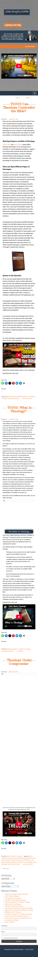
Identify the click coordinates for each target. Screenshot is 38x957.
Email (2, 931)
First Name (4, 925)
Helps (18, 98)
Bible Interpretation (12, 396)
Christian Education (10, 860)
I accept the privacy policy (10, 938)
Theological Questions (13, 398)
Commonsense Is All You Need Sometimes (17, 916)
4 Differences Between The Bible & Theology (17, 902)
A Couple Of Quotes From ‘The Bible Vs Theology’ (18, 914)
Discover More (29, 46)
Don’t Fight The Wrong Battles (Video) (15, 900)
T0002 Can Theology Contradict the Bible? (19, 107)
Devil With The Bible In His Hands (14, 906)
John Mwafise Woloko (16, 12)
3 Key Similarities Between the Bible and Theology (19, 908)
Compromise (19, 860)
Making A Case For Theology (13, 912)
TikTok (28, 98)
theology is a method (17, 862)
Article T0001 (18, 144)
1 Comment (20, 651)
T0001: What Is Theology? (19, 409)
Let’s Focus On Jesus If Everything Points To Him (18, 918)
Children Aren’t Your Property (13, 904)
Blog (8, 856)
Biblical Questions (23, 396)
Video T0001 (7, 144)
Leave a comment (27, 398)
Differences (27, 860)
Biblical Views (31, 858)
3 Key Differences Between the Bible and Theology (19, 910)
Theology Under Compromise (19, 662)
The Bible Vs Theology (19, 531)
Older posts (5, 868)
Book (2, 860)
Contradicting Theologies (12, 920)
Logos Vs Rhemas (10, 922)
